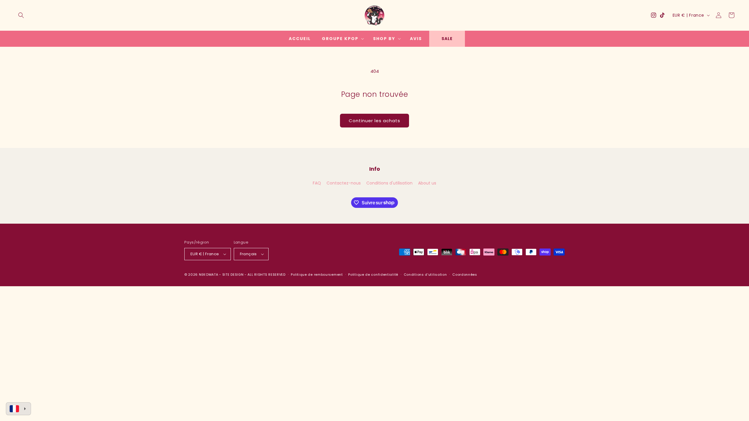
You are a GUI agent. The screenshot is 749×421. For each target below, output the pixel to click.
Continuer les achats (374, 121)
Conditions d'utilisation (389, 183)
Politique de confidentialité (373, 274)
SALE (447, 39)
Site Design (233, 274)
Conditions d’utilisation (425, 274)
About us (427, 183)
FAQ (317, 183)
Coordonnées (464, 274)
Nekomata (208, 274)
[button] (21, 15)
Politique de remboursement (317, 274)
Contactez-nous (344, 183)
